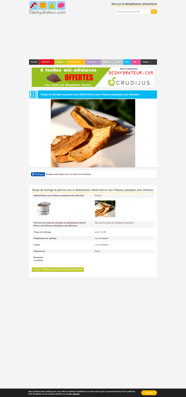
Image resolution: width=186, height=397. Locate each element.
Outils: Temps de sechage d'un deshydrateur (57, 269)
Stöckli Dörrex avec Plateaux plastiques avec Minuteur (59, 195)
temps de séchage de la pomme (120, 223)
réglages (76, 394)
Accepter (149, 392)
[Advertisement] (93, 39)
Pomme (98, 195)
